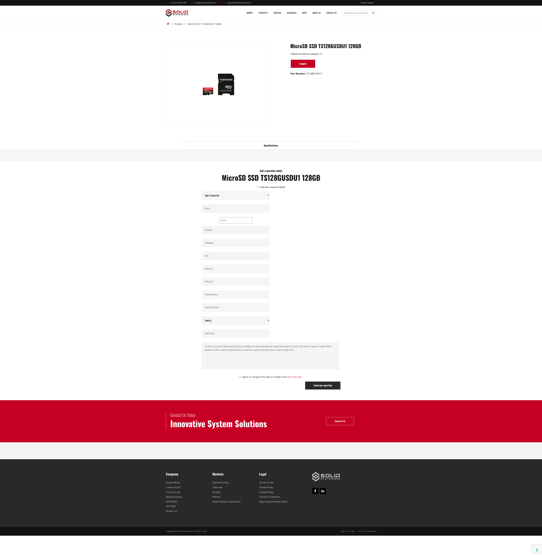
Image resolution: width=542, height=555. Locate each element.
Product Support (367, 3)
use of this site (294, 376)
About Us (316, 12)
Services (277, 12)
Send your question (323, 385)
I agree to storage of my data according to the (271, 376)
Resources (292, 12)
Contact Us (331, 12)
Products (263, 12)
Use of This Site (348, 531)
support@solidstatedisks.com (235, 3)
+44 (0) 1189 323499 (176, 3)
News (304, 12)
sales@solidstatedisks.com (202, 3)
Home (168, 24)
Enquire (303, 63)
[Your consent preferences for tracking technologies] (537, 550)
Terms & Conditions (367, 531)
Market (250, 12)
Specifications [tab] (271, 145)
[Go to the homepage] (326, 477)
